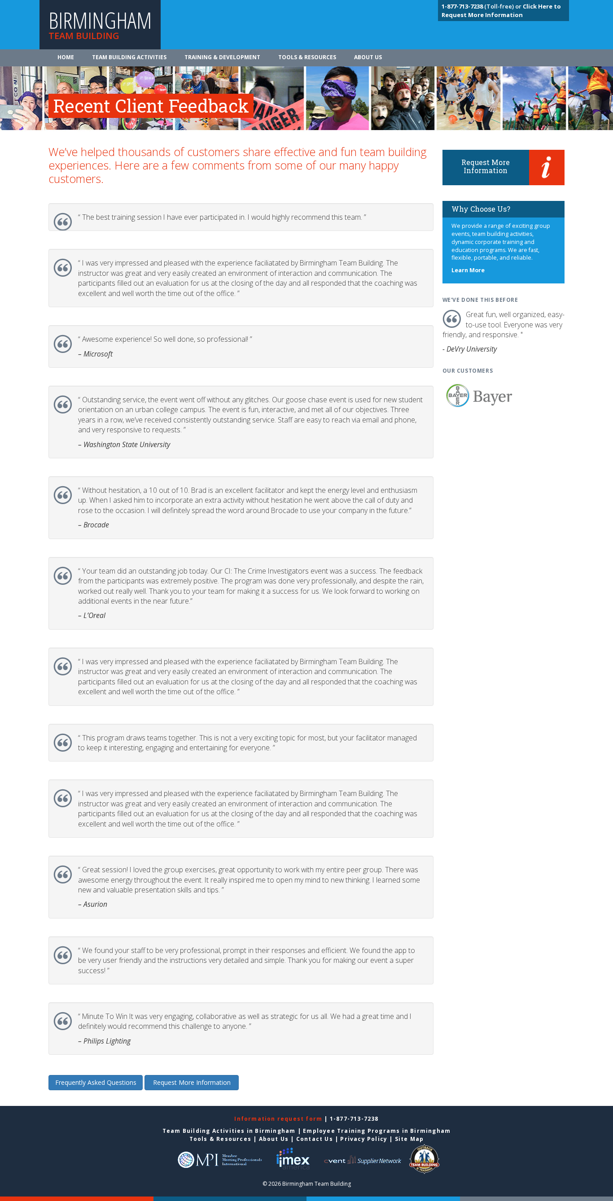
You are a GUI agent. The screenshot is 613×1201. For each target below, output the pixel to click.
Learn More (468, 270)
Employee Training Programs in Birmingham (377, 1131)
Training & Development (222, 57)
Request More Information (192, 1082)
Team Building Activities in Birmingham (229, 1131)
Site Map (409, 1139)
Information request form (279, 1119)
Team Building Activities (129, 57)
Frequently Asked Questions (95, 1082)
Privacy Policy (363, 1139)
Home (65, 57)
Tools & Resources (307, 57)
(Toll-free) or (482, 6)
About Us (368, 57)
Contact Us (314, 1139)
